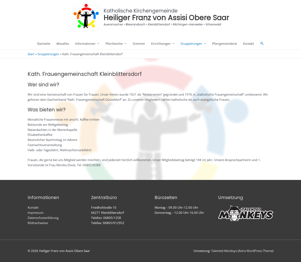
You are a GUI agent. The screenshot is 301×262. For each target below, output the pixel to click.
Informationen (85, 43)
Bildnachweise (38, 223)
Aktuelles (62, 43)
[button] (262, 43)
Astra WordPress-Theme (256, 251)
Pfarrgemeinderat (224, 43)
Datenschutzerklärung (43, 218)
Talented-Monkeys (224, 251)
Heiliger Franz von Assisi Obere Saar (166, 18)
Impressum (36, 213)
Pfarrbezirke (114, 43)
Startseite (43, 43)
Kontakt (248, 43)
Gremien (139, 43)
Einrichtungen (161, 43)
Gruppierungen (191, 43)
